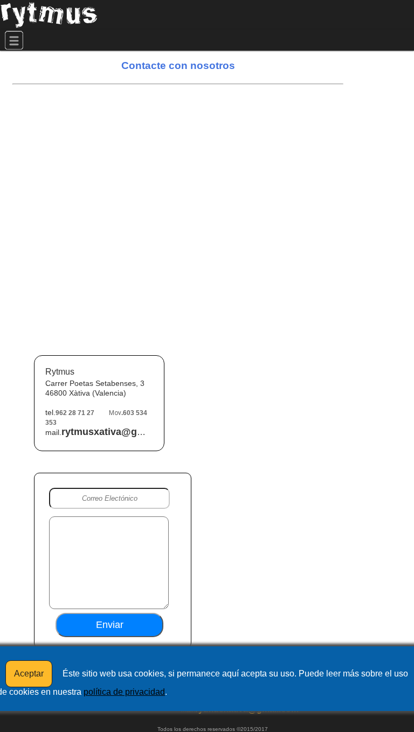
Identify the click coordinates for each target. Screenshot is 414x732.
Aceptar (29, 673)
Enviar (109, 624)
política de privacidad (124, 691)
